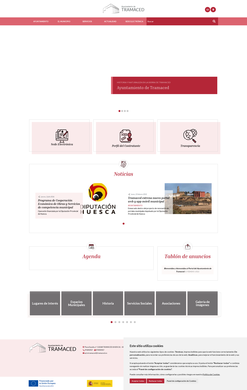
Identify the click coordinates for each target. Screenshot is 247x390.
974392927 (88, 350)
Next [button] (219, 303)
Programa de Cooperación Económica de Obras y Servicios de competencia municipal (59, 204)
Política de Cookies (211, 374)
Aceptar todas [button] (138, 381)
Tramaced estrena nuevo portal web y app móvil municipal (149, 199)
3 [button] (119, 322)
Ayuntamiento (40, 21)
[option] (45, 303)
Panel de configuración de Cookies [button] (181, 381)
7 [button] (135, 322)
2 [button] (115, 322)
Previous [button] (27, 303)
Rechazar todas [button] (155, 381)
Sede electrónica (134, 21)
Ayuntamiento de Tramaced (143, 87)
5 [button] (127, 322)
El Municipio (64, 21)
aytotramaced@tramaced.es (95, 353)
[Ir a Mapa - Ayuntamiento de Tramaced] (213, 9)
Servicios (87, 21)
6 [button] (131, 322)
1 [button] (112, 322)
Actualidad (110, 21)
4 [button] (123, 322)
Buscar (213, 22)
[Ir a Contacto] (207, 9)
